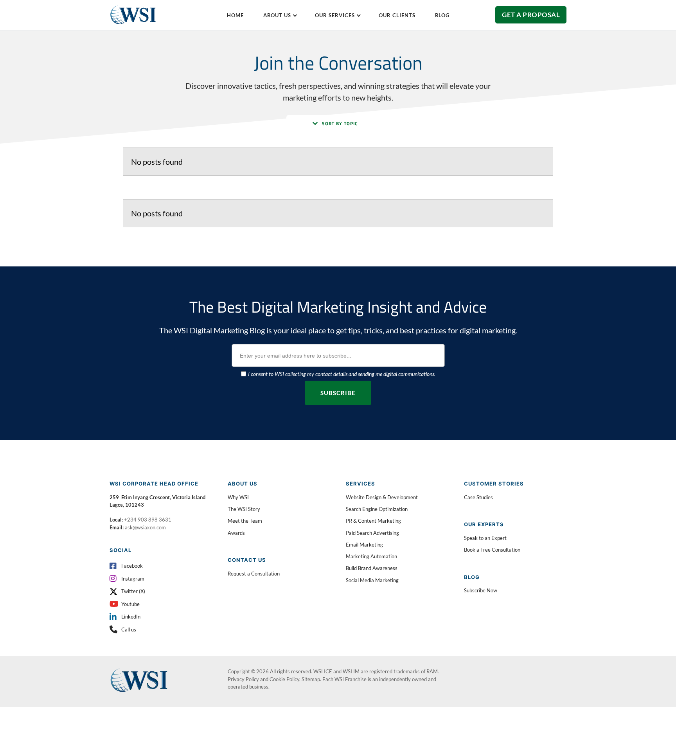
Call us (128, 629)
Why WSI (238, 497)
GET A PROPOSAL (531, 15)
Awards (236, 533)
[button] (338, 123)
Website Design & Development (382, 497)
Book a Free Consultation (492, 550)
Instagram (132, 579)
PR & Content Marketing (373, 521)
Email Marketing (364, 544)
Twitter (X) (133, 591)
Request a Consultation (254, 573)
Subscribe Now (480, 590)
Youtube (130, 604)
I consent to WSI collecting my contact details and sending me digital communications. (341, 374)
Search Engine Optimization (377, 509)
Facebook (132, 566)
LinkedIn (130, 616)
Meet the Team (245, 521)
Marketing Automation (371, 556)
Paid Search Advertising (372, 533)
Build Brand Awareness (371, 568)
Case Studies (478, 497)
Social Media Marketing (372, 580)
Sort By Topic (340, 123)
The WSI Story (244, 509)
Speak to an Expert (485, 538)
